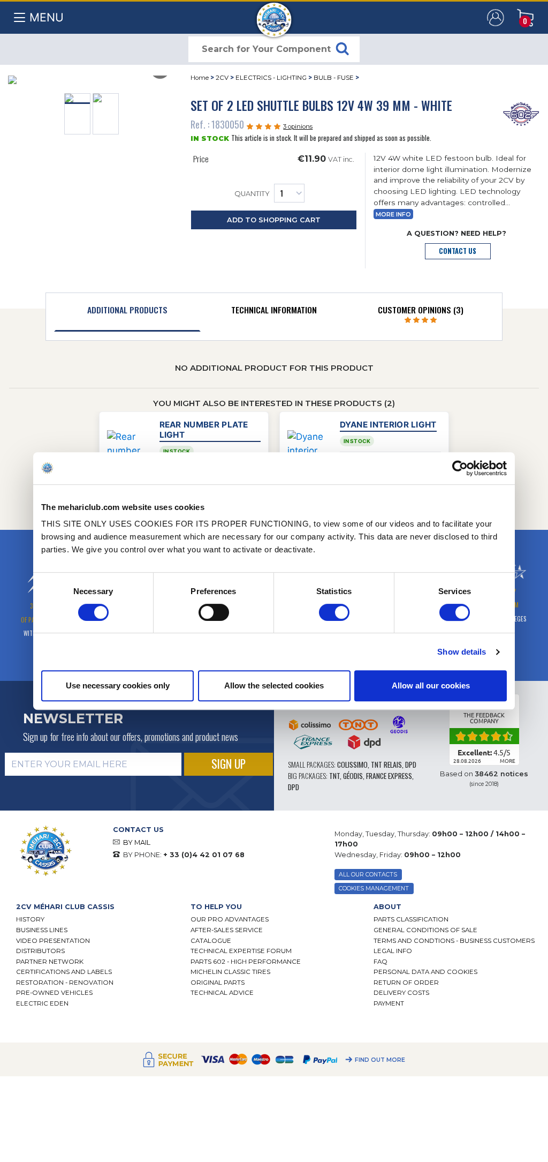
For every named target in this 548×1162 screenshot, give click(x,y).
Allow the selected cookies (274, 685)
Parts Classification (411, 919)
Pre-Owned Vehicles (54, 992)
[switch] (214, 612)
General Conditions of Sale (425, 930)
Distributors (40, 951)
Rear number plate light (203, 429)
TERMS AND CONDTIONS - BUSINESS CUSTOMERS (454, 940)
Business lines (41, 930)
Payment (389, 1003)
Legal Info (393, 951)
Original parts (218, 982)
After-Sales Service (227, 930)
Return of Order (406, 982)
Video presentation (53, 940)
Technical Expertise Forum (241, 951)
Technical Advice (222, 992)
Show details (461, 651)
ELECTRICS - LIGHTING (271, 77)
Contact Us (457, 251)
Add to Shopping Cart (274, 220)
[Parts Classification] (521, 113)
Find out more (380, 1059)
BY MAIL (136, 842)
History (30, 919)
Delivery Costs (401, 992)
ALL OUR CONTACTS (368, 874)
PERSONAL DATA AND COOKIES (425, 972)
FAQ (380, 961)
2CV (222, 77)
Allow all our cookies (431, 685)
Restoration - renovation (64, 982)
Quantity (252, 194)
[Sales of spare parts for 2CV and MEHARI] (274, 14)
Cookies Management (374, 888)
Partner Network (49, 961)
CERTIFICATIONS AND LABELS (64, 972)
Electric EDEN (42, 1003)
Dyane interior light (388, 424)
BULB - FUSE (334, 77)
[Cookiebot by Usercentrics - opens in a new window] (460, 468)
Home (200, 77)
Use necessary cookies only (118, 685)
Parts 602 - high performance (246, 961)
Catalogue (211, 940)
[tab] (127, 312)
